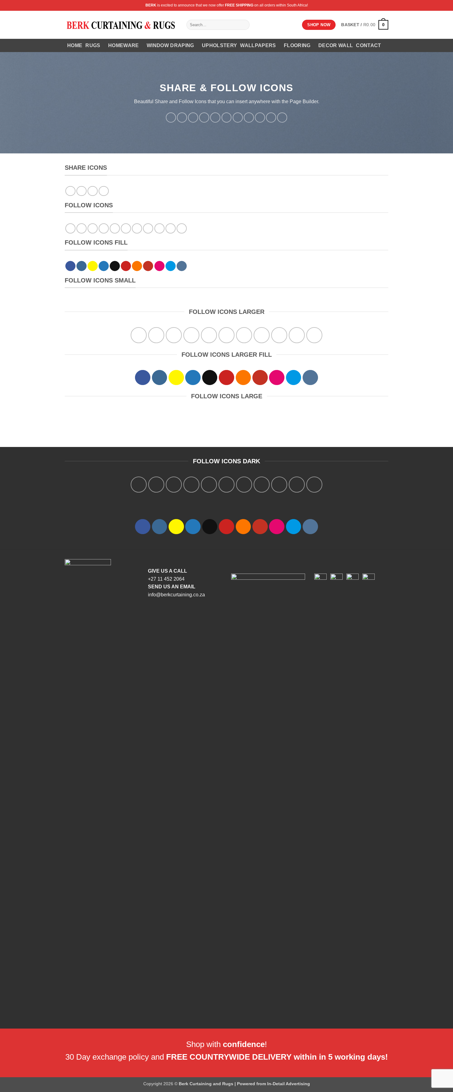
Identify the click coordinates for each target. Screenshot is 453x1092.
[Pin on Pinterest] (104, 191)
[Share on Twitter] (81, 191)
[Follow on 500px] (271, 117)
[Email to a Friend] (93, 191)
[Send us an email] (215, 117)
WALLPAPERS (258, 45)
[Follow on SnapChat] (193, 117)
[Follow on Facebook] (171, 117)
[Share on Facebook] (70, 191)
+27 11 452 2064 (166, 579)
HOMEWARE (123, 45)
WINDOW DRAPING (170, 45)
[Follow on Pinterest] (227, 117)
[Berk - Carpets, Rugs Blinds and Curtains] (121, 25)
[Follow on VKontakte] (282, 117)
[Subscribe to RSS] (238, 117)
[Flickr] (260, 117)
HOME (74, 45)
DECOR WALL (335, 45)
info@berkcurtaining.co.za (176, 594)
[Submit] (244, 25)
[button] (364, 24)
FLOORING (297, 45)
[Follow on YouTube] (249, 117)
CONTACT (368, 45)
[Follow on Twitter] (204, 117)
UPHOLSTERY (219, 45)
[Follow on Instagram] (182, 117)
